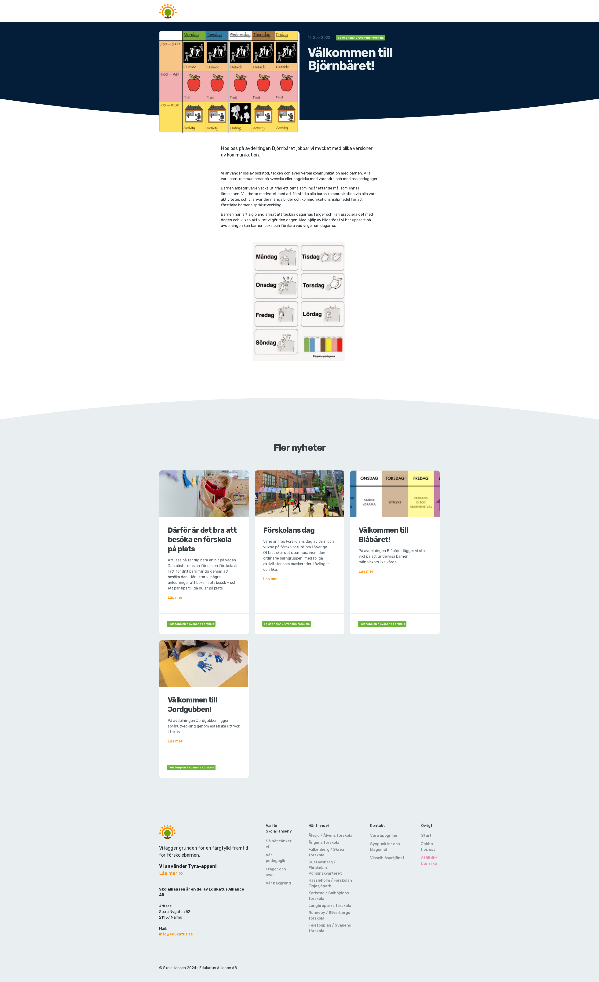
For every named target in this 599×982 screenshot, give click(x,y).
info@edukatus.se (176, 934)
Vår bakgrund (278, 883)
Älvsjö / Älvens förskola (330, 835)
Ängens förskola (324, 842)
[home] (168, 11)
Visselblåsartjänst (387, 858)
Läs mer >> (171, 873)
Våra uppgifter (384, 835)
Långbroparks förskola (330, 905)
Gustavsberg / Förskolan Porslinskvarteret (325, 868)
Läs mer (175, 597)
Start (426, 835)
